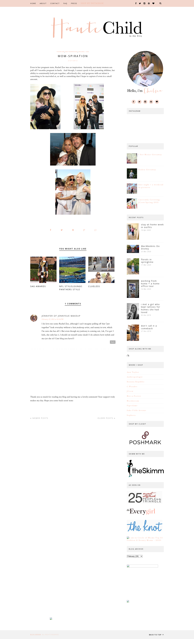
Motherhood (71, 51)
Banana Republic (136, 382)
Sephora (131, 415)
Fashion (60, 51)
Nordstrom (133, 401)
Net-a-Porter (134, 396)
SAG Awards (38, 286)
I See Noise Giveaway (150, 155)
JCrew (130, 391)
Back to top (155, 635)
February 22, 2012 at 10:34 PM (52, 319)
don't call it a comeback (149, 327)
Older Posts (106, 418)
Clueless (94, 286)
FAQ (65, 3)
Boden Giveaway (147, 170)
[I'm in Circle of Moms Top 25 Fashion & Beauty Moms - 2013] (145, 540)
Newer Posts (40, 418)
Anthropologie (135, 377)
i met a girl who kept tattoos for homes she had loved (150, 308)
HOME (33, 3)
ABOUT (43, 3)
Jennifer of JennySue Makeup (61, 315)
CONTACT (55, 3)
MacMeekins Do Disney (150, 247)
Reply (113, 342)
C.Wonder (132, 387)
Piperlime (132, 406)
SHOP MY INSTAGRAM (92, 3)
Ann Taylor (133, 372)
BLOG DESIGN (35, 634)
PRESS (74, 3)
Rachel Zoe (84, 51)
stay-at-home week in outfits (152, 226)
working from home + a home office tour (150, 283)
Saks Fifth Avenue (136, 410)
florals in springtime (147, 260)
